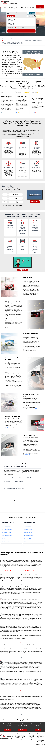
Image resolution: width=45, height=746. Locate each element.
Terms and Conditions (31, 737)
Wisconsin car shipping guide (28, 509)
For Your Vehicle (4, 8)
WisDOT (7, 427)
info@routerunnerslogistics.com (19, 739)
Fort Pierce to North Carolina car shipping (31, 503)
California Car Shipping (40, 744)
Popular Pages (11, 8)
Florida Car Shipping (40, 741)
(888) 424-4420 (11, 16)
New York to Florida (40, 735)
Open (17, 27)
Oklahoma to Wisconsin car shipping (30, 507)
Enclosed (22, 27)
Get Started (7, 729)
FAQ (25, 7)
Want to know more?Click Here (35, 202)
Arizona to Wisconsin (28, 532)
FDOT (36, 408)
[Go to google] (11, 738)
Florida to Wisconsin (28, 545)
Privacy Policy (31, 735)
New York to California (40, 739)
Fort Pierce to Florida (6, 532)
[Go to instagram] (7, 738)
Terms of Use (31, 736)
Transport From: (11, 19)
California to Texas (40, 737)
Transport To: (11, 23)
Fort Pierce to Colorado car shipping (15, 507)
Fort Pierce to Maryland (7, 535)
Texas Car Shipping (40, 743)
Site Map (31, 733)
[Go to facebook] (1, 738)
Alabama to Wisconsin (28, 526)
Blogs (33, 7)
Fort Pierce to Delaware (7, 529)
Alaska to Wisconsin (28, 529)
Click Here (37, 729)
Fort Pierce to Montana (6, 538)
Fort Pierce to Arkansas (6, 526)
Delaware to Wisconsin (28, 541)
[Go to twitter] (3, 738)
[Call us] (36, 10)
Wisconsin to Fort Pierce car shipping (14, 503)
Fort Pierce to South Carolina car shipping (14, 505)
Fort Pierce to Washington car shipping (31, 505)
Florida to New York (40, 736)
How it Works (17, 8)
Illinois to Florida (40, 740)
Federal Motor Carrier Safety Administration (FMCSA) (24, 130)
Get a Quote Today (39, 7)
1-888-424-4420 (27, 454)
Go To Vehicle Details (21, 30)
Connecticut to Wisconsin (29, 538)
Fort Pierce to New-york (7, 545)
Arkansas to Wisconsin (28, 535)
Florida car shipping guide (16, 509)
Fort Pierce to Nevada (6, 541)
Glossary (29, 7)
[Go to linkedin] (9, 738)
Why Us (22, 8)
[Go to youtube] (5, 738)
